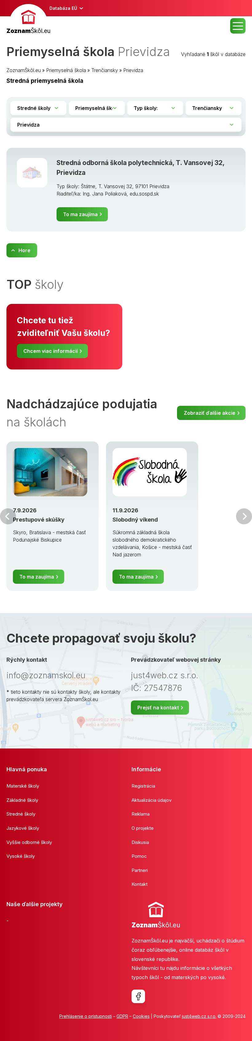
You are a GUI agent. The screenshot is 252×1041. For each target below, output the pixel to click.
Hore (24, 250)
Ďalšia (244, 516)
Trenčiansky (104, 70)
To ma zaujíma (80, 214)
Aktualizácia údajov (151, 800)
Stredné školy (20, 814)
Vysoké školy (20, 856)
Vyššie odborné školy (29, 842)
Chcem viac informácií (50, 351)
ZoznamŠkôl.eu (23, 70)
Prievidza (133, 70)
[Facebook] (138, 996)
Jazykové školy (22, 828)
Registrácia (143, 786)
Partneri (140, 870)
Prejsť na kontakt (158, 707)
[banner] (28, 20)
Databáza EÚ (63, 8)
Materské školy (22, 786)
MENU (238, 26)
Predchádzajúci (8, 516)
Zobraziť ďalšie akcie (209, 413)
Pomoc (139, 856)
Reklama (141, 814)
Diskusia (140, 842)
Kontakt (140, 884)
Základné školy (22, 800)
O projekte (143, 828)
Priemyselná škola (66, 70)
